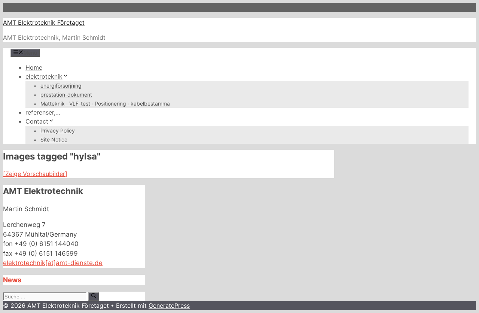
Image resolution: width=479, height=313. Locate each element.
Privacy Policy (57, 130)
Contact (36, 121)
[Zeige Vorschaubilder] (35, 173)
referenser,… (42, 112)
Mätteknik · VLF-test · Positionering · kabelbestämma (105, 103)
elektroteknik (43, 76)
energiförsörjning (61, 85)
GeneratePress (169, 305)
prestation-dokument (66, 94)
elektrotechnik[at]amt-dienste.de (53, 263)
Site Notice (53, 139)
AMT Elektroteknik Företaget (44, 22)
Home (33, 67)
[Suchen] (93, 296)
